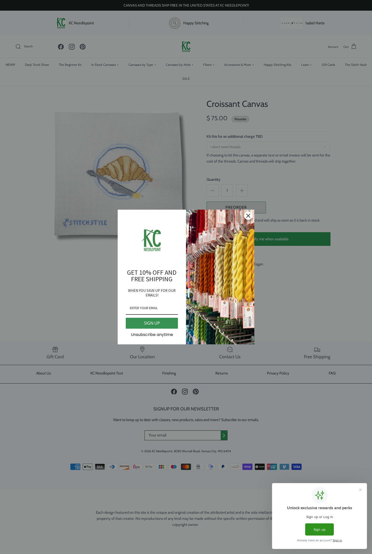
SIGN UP (152, 323)
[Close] (248, 216)
